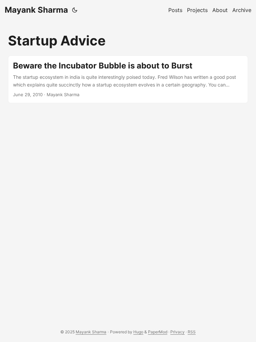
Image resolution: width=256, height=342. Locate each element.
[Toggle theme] (75, 10)
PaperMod (157, 331)
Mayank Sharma (36, 10)
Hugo (138, 331)
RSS (192, 331)
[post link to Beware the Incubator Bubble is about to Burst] (128, 79)
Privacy (177, 331)
